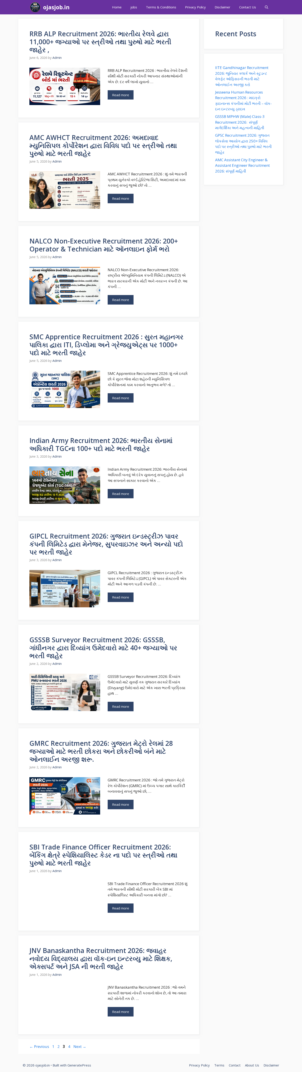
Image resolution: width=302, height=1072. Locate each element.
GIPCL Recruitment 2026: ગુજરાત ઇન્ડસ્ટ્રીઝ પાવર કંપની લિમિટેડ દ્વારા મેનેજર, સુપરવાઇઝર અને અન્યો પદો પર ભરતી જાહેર (106, 543)
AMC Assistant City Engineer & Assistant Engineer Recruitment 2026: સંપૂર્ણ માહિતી (242, 165)
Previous (39, 1046)
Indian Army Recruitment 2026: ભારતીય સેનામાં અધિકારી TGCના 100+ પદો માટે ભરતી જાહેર (100, 444)
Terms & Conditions (161, 7)
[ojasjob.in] (35, 7)
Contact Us (247, 7)
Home (117, 7)
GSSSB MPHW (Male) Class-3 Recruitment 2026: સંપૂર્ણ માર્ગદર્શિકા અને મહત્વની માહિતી (240, 122)
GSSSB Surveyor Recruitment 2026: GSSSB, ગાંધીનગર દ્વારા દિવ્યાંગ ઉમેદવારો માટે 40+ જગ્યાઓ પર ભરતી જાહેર (103, 647)
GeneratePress (79, 1065)
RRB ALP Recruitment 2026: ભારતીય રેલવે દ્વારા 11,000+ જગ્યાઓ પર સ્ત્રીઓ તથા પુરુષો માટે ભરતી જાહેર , (100, 41)
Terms (219, 1065)
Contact (235, 1065)
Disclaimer (222, 7)
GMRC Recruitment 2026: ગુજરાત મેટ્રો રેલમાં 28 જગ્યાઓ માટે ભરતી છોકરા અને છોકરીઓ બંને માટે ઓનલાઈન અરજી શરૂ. (101, 751)
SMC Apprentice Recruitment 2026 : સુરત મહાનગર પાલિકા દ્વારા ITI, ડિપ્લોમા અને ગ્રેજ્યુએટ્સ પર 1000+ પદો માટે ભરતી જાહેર (106, 344)
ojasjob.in (56, 7)
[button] (266, 7)
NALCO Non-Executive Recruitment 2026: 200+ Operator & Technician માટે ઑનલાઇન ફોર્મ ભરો (103, 244)
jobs (133, 7)
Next (79, 1046)
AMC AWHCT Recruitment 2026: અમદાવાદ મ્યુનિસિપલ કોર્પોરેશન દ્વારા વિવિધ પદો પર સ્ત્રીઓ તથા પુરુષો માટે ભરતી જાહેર (103, 145)
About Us (252, 1065)
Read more (120, 95)
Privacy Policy (195, 7)
